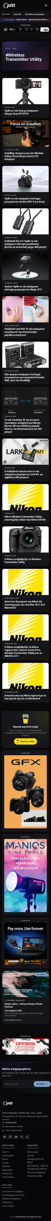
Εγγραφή (41, 1084)
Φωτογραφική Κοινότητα (13, 1195)
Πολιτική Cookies (35, 1176)
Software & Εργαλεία (11, 1198)
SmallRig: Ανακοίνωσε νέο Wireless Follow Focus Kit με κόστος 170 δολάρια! (23, 156)
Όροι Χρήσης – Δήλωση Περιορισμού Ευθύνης (37, 1167)
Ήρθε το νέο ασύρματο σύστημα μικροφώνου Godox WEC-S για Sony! (24, 200)
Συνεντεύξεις (8, 1177)
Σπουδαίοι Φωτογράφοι (12, 1191)
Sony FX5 (17, 14)
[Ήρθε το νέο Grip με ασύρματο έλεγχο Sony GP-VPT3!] (25, 91)
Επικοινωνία (10, 1122)
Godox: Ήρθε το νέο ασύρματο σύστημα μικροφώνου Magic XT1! (23, 288)
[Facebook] (4, 1136)
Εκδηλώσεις (7, 1170)
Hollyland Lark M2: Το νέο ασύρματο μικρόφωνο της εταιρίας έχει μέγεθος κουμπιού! (24, 331)
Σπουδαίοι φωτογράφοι (34, 14)
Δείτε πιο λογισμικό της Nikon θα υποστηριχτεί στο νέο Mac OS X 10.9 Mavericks (24, 604)
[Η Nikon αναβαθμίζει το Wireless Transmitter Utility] (25, 539)
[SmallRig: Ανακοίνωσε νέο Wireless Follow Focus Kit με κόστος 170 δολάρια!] (25, 133)
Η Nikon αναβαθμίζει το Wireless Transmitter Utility (22, 561)
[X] (21, 1136)
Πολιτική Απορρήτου (36, 1172)
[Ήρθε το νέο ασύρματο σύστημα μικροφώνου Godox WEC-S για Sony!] (25, 179)
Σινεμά (5, 1162)
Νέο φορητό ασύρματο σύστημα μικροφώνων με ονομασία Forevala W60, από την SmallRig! (24, 377)
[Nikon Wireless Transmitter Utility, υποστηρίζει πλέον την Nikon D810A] (25, 497)
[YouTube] (16, 1136)
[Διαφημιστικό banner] (25, 30)
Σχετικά (30, 1155)
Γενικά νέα (7, 1173)
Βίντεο (5, 1159)
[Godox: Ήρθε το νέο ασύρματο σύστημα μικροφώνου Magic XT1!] (25, 267)
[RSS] (27, 1136)
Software (6, 1166)
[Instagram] (10, 1136)
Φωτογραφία (8, 1155)
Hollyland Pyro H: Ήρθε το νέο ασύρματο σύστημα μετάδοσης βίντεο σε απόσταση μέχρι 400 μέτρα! (25, 244)
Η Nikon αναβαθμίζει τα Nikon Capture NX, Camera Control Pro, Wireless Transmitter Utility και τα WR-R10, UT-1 (23, 651)
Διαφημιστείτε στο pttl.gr (35, 1160)
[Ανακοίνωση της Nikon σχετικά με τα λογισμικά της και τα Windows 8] (25, 676)
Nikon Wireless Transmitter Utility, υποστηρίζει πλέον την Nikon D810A (25, 518)
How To (5, 1152)
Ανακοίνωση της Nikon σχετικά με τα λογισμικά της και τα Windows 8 (25, 697)
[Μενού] (46, 5)
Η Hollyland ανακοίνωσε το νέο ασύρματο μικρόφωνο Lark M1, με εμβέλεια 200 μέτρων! (23, 474)
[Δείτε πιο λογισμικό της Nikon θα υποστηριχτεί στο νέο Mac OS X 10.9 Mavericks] (25, 582)
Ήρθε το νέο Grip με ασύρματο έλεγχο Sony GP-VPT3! (21, 112)
